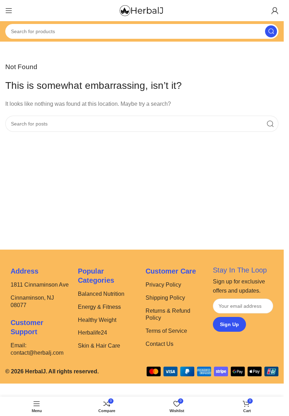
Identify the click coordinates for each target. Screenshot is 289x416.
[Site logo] (142, 10)
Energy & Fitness (99, 307)
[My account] (275, 11)
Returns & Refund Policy (168, 314)
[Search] (271, 31)
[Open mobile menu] (9, 11)
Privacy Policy (163, 285)
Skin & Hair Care (99, 346)
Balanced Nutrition (101, 294)
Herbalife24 (92, 333)
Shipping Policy (165, 298)
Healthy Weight (97, 320)
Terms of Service (166, 331)
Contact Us (159, 344)
